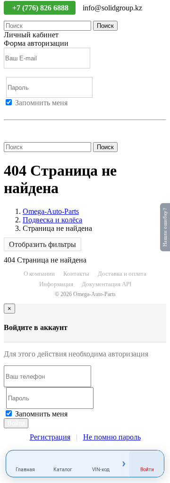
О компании (39, 273)
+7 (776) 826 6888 (41, 8)
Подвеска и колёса (52, 220)
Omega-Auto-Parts (51, 211)
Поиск (105, 25)
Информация (56, 284)
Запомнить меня (41, 103)
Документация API (106, 284)
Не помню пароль (32, 128)
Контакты (76, 273)
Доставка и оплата (122, 273)
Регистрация (46, 111)
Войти (14, 111)
